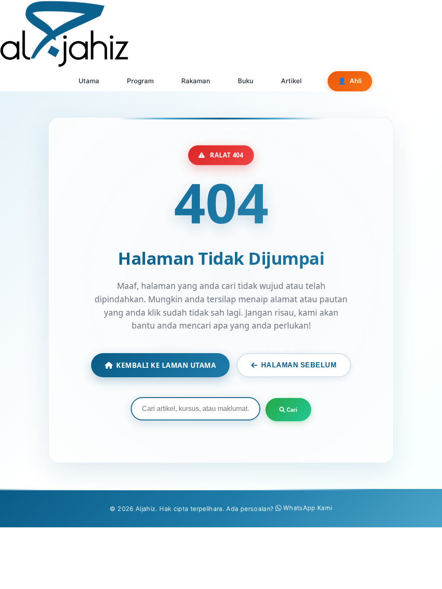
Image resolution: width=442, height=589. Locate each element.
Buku (245, 81)
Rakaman (195, 81)
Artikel (291, 81)
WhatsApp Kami (307, 507)
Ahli (350, 81)
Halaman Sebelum (299, 365)
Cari (291, 410)
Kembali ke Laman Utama (166, 365)
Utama (89, 81)
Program (140, 81)
